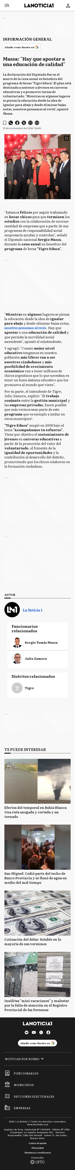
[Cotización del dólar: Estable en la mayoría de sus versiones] (37, 913)
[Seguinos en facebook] (48, 1032)
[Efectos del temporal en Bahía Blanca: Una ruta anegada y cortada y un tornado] (37, 781)
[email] (30, 123)
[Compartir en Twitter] (24, 123)
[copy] (37, 123)
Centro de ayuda (37, 1143)
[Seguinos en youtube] (34, 1032)
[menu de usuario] (68, 6)
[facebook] (17, 123)
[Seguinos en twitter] (41, 1032)
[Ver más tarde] (4, 123)
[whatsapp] (11, 123)
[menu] (7, 5)
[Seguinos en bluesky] (27, 1032)
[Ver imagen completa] (66, 138)
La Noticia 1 (32, 610)
